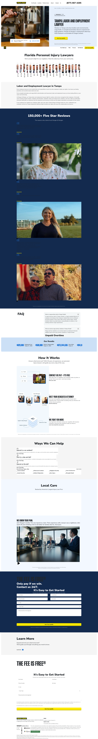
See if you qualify (61, 38)
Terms (31, 621)
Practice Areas (46, 3)
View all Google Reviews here (59, 15)
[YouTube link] (21, 730)
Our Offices (59, 8)
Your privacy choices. (35, 731)
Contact (57, 3)
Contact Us (53, 720)
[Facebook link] (21, 729)
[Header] (21, 3)
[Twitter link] (21, 727)
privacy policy (40, 621)
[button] (17, 302)
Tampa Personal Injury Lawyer (69, 8)
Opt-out (50, 723)
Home (55, 8)
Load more (19, 649)
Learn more (78, 469)
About (52, 3)
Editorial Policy (55, 723)
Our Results (33, 3)
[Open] (60, 3)
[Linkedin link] (21, 733)
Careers (49, 720)
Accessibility (46, 723)
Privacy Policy (36, 738)
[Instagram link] (21, 731)
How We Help (20, 453)
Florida (63, 8)
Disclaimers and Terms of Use (43, 738)
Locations (39, 3)
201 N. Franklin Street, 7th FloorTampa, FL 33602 (20, 41)
